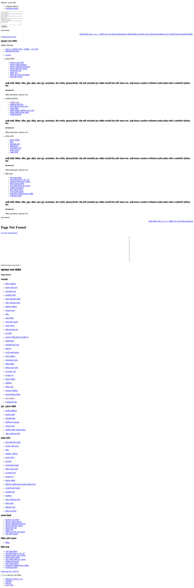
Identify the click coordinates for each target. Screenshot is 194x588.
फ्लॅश (11, 142)
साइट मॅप (8, 583)
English (8, 55)
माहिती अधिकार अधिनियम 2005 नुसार (22, 111)
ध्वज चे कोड (9, 585)
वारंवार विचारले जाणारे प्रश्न (19, 106)
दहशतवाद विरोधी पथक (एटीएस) (20, 182)
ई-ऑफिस (27, 49)
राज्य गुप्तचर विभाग (16, 178)
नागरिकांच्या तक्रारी (11, 9)
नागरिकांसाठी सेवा (15, 115)
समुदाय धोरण (14, 152)
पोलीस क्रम (14, 73)
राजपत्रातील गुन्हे (15, 71)
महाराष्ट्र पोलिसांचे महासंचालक (20, 67)
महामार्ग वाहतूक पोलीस (17, 184)
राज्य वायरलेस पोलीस (17, 192)
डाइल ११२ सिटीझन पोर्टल (14, 49)
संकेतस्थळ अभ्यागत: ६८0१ (14, 579)
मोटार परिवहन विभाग (16, 190)
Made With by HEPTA (10, 571)
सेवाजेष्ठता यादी (15, 144)
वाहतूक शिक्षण (14, 108)
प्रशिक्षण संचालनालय (17, 188)
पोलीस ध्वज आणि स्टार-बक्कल (20, 75)
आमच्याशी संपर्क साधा (12, 51)
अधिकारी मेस (14, 146)
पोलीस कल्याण (14, 150)
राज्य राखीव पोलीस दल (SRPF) (20, 186)
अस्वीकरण (8, 581)
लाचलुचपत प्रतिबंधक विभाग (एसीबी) (21, 194)
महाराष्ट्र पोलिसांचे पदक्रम (18, 69)
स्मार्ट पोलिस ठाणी (15, 148)
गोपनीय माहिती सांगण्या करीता (19, 113)
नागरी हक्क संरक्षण (16, 196)
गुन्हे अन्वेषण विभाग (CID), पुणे (19, 180)
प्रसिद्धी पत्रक (14, 102)
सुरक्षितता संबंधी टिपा (16, 104)
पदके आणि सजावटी (16, 77)
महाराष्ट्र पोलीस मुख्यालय (18, 65)
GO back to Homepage (9, 233)
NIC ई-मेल (34, 49)
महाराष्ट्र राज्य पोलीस (17, 63)
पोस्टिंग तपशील (15, 140)
